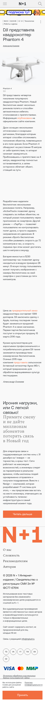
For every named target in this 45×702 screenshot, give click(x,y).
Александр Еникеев (11, 46)
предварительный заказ (24, 310)
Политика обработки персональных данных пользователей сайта (19, 676)
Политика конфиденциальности (33, 684)
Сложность (11, 555)
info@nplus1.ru (28, 639)
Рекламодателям (15, 561)
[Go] (5, 4)
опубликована (24, 118)
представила (21, 362)
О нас (7, 549)
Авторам (9, 566)
